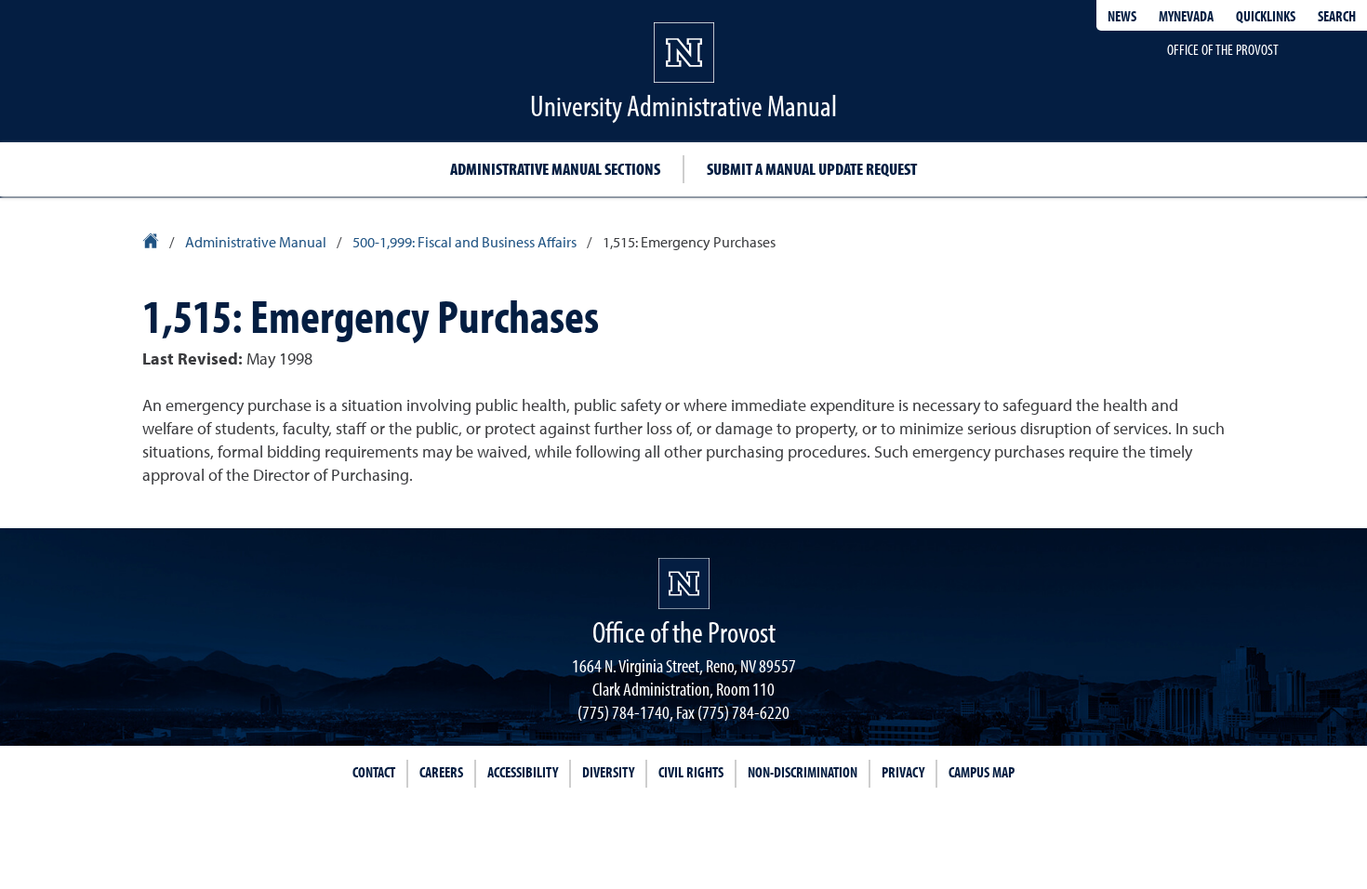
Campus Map (982, 772)
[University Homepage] (152, 243)
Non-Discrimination (802, 772)
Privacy (903, 772)
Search (1337, 16)
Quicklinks (1265, 16)
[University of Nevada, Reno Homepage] (684, 583)
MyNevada (1186, 16)
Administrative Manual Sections (555, 168)
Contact (373, 772)
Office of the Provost (1223, 49)
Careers (441, 772)
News (1122, 16)
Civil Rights (690, 772)
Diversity (608, 772)
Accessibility (522, 772)
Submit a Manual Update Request (812, 168)
